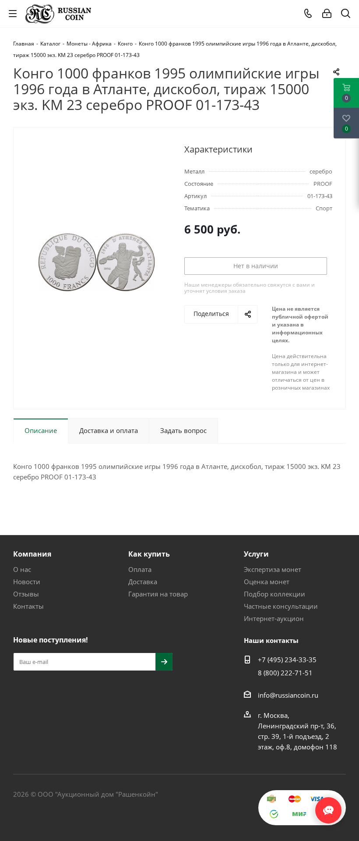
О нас (22, 569)
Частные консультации (281, 606)
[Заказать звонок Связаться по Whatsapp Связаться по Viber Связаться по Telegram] (328, 805)
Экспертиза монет (272, 569)
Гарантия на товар (158, 593)
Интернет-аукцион (274, 618)
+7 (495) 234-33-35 (287, 659)
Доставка (142, 581)
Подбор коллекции (274, 593)
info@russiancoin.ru (288, 695)
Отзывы (26, 593)
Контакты (28, 606)
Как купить (149, 554)
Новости (26, 581)
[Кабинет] (326, 13)
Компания (32, 554)
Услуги (256, 554)
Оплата (139, 569)
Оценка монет (266, 581)
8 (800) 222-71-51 (285, 672)
